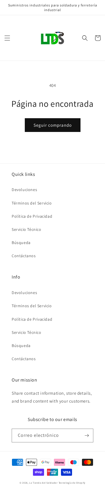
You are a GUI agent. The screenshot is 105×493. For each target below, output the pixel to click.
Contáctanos (24, 255)
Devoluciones (24, 189)
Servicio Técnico (26, 229)
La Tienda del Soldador (43, 482)
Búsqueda (21, 242)
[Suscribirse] (86, 435)
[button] (7, 38)
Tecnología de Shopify (72, 482)
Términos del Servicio (32, 203)
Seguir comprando (53, 125)
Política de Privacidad (32, 216)
